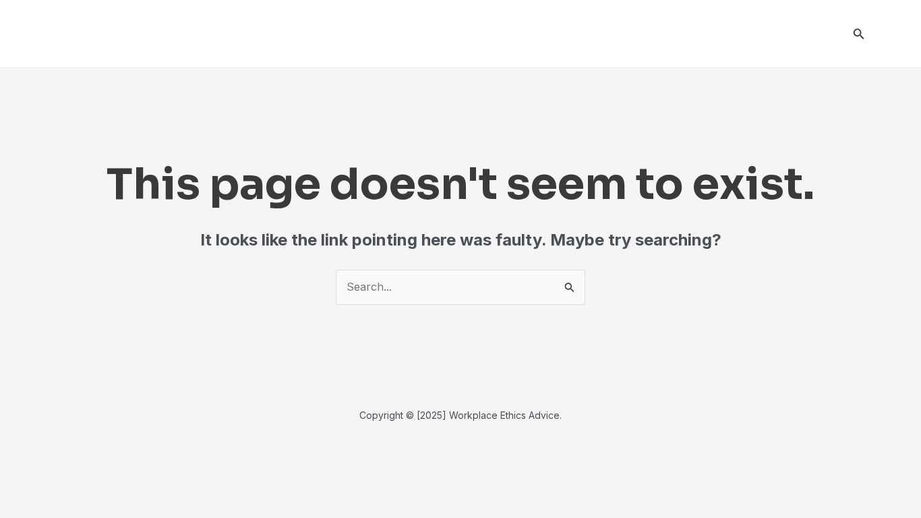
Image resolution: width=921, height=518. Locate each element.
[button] (859, 34)
